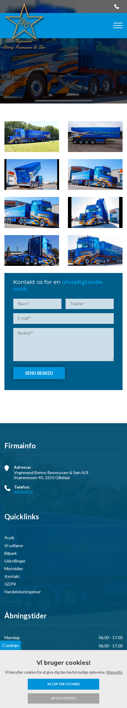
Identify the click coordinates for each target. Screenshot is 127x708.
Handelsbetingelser (22, 592)
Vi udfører (13, 546)
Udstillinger (15, 561)
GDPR (10, 584)
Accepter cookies (63, 684)
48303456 (23, 491)
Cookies (10, 645)
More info (114, 672)
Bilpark (10, 553)
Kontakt (12, 576)
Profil (9, 538)
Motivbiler (13, 569)
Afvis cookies (63, 698)
